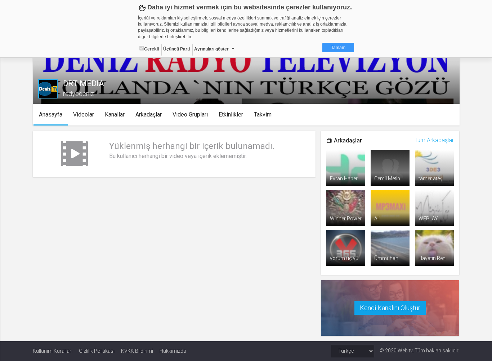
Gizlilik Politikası (97, 351)
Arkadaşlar (148, 114)
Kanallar (115, 114)
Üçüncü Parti (176, 48)
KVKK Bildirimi (137, 351)
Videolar (83, 114)
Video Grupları (190, 114)
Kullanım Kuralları (52, 351)
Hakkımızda (173, 351)
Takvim (263, 114)
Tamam (338, 47)
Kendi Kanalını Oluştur (390, 308)
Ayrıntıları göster (211, 48)
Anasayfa (50, 114)
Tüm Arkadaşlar (434, 140)
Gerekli (151, 48)
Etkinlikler (231, 114)
